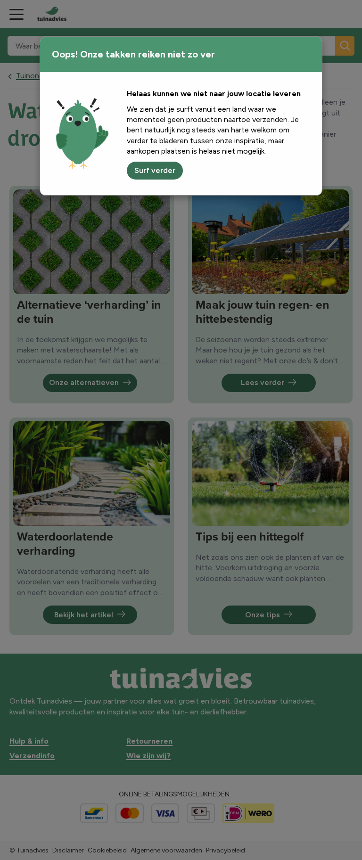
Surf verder (154, 170)
